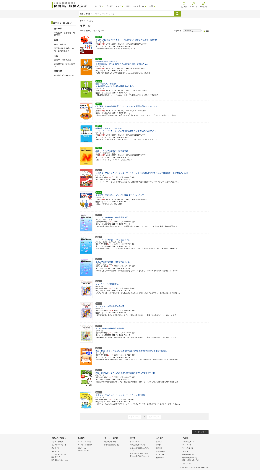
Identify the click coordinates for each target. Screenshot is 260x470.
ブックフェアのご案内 (85, 445)
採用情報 (159, 448)
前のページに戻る (86, 21)
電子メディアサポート (58, 445)
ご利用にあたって (188, 442)
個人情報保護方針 (188, 454)
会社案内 (159, 442)
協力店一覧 (55, 451)
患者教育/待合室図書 (64, 75)
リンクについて (187, 463)
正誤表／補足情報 (57, 442)
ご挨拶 (158, 445)
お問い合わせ (160, 451)
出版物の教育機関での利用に (139, 449)
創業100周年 (160, 457)
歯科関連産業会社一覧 (111, 445)
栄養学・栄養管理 (62, 60)
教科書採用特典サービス (59, 460)
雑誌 (151, 6)
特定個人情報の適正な (190, 459)
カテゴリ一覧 (96, 6)
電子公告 (185, 451)
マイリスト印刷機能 (84, 442)
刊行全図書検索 (187, 448)
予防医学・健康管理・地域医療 (64, 34)
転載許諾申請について (137, 445)
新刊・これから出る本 (135, 6)
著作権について (135, 442)
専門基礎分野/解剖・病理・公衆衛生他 (64, 49)
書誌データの (84, 449)
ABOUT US (160, 454)
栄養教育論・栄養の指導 (64, 65)
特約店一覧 (55, 448)
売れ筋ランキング (114, 6)
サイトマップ (186, 445)
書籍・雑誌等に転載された (139, 455)
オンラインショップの (58, 456)
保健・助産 (60, 44)
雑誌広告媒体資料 (110, 442)
